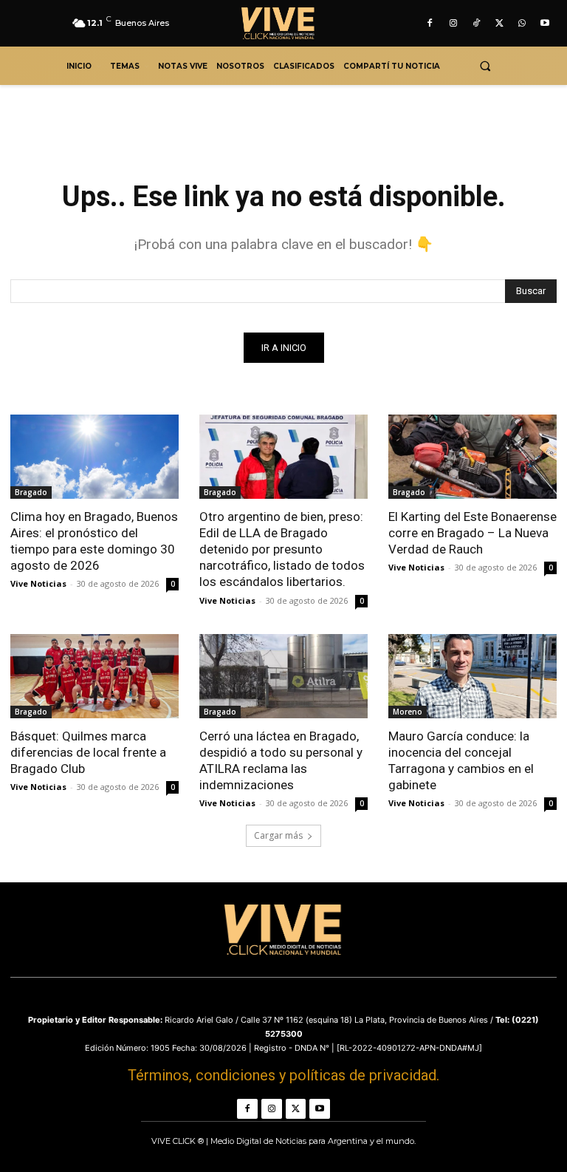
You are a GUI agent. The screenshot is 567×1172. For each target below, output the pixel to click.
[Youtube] (545, 23)
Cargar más (278, 835)
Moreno (407, 711)
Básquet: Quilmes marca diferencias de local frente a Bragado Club (88, 752)
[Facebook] (430, 23)
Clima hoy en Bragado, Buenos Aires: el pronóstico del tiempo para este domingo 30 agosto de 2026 (94, 541)
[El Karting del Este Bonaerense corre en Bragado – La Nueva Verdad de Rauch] (472, 457)
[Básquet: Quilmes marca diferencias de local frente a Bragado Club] (94, 676)
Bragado (31, 492)
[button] (485, 66)
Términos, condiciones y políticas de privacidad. (283, 1075)
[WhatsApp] (522, 23)
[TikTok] (475, 23)
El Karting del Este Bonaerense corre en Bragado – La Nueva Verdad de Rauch (472, 532)
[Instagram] (452, 23)
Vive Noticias (38, 583)
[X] (498, 23)
